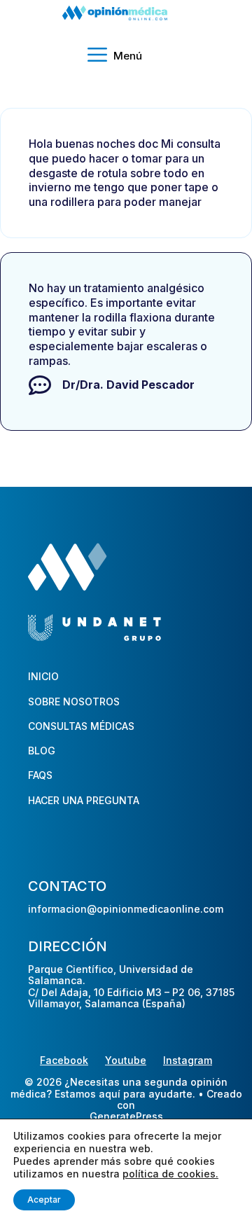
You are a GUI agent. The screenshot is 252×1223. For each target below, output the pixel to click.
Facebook (64, 1060)
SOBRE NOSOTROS (74, 701)
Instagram (187, 1060)
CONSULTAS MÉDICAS (81, 726)
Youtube (125, 1060)
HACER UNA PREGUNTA (83, 800)
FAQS (40, 775)
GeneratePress (126, 1116)
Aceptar (44, 1199)
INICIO (43, 676)
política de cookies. (170, 1174)
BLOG (41, 750)
